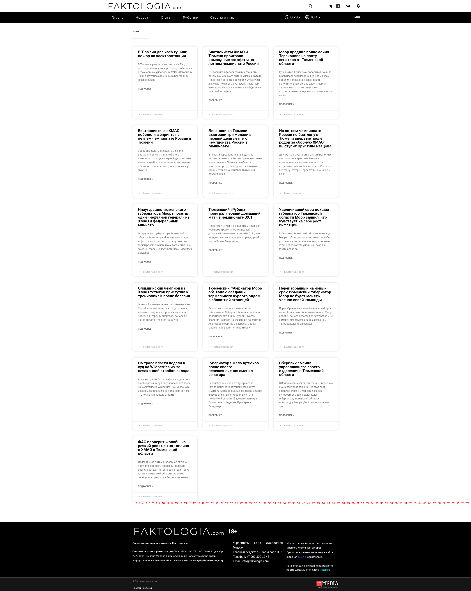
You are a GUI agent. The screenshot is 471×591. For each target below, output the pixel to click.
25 (231, 503)
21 (212, 503)
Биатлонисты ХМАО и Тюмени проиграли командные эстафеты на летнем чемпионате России (233, 58)
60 (401, 503)
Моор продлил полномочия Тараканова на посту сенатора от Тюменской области (304, 58)
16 (190, 503)
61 (405, 503)
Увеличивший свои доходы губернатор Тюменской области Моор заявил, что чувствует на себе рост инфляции (304, 217)
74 (467, 503)
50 (353, 503)
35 (279, 503)
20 (207, 503)
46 (333, 503)
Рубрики (191, 17)
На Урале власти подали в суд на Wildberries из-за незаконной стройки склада (163, 367)
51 (358, 503)
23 (221, 503)
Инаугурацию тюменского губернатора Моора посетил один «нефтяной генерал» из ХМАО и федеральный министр (164, 217)
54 (372, 503)
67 (434, 503)
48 (343, 503)
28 (246, 503)
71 (453, 503)
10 (163, 503)
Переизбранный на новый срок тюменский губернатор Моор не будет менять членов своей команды (305, 294)
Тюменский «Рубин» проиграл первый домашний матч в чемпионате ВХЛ (234, 213)
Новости (143, 17)
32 (264, 503)
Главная (119, 17)
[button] (310, 6)
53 (367, 503)
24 (226, 503)
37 (289, 503)
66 (429, 503)
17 (194, 503)
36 (284, 503)
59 (396, 503)
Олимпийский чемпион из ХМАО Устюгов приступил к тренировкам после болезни (164, 292)
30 (255, 503)
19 (203, 503)
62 (410, 503)
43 (318, 503)
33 (269, 503)
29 (250, 503)
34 (274, 503)
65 (424, 503)
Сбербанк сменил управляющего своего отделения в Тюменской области (301, 369)
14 (181, 503)
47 (338, 503)
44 (323, 503)
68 (439, 503)
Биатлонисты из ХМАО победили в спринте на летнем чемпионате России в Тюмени (164, 136)
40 (303, 503)
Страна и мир (222, 17)
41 (308, 503)
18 (198, 503)
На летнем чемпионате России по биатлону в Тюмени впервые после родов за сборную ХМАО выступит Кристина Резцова (305, 138)
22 (217, 503)
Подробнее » (145, 89)
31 (260, 503)
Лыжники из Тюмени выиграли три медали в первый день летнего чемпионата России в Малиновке (230, 138)
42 (313, 503)
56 (381, 503)
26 (236, 503)
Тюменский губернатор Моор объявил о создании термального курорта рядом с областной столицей (235, 294)
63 (415, 503)
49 (348, 503)
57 (386, 503)
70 (448, 503)
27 (241, 503)
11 (168, 503)
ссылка (302, 556)
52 (362, 503)
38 (293, 503)
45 (328, 503)
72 (458, 503)
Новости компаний (142, 588)
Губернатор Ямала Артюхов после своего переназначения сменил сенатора (233, 369)
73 (462, 503)
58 (391, 503)
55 (377, 503)
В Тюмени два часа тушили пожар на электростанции (162, 54)
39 (298, 503)
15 (185, 503)
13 (176, 503)
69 (443, 503)
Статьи (167, 17)
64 (420, 503)
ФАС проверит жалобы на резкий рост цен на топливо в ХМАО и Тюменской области (163, 448)
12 (172, 503)
